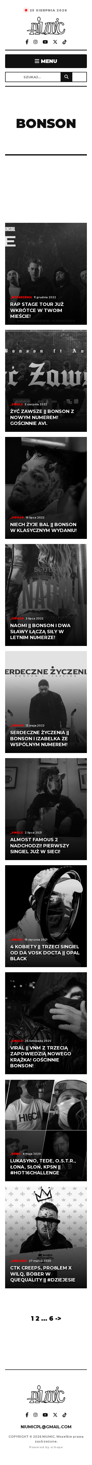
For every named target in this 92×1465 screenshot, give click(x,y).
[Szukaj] (66, 77)
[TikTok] (65, 42)
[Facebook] (27, 42)
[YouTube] (45, 42)
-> (58, 1318)
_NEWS (15, 1154)
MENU (48, 61)
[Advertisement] (46, 189)
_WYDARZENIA (21, 297)
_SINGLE (16, 404)
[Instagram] (35, 42)
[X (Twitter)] (55, 42)
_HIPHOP (17, 517)
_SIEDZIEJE (18, 1261)
